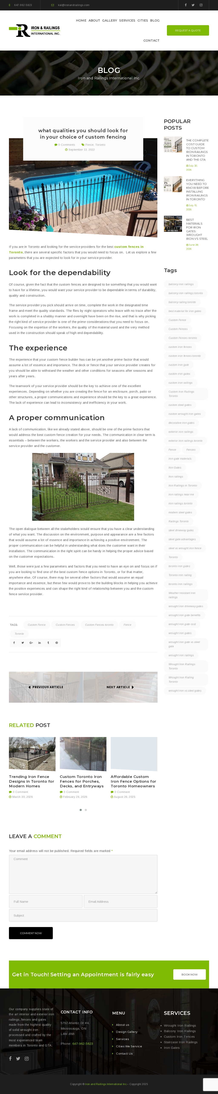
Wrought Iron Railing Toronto (181, 679)
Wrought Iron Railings (180, 1025)
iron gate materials (180, 458)
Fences (190, 449)
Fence (90, 144)
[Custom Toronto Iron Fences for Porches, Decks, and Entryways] (83, 754)
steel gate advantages (182, 539)
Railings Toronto (179, 521)
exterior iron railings (181, 431)
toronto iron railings (181, 584)
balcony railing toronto (182, 302)
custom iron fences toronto (185, 355)
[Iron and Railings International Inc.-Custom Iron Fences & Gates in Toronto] (35, 30)
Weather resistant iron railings (182, 595)
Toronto (100, 144)
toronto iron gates (179, 566)
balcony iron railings (181, 284)
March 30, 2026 (22, 796)
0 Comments (66, 144)
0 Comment (20, 792)
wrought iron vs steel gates (185, 690)
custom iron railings (181, 382)
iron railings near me (181, 494)
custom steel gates (180, 404)
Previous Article (48, 687)
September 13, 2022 (82, 149)
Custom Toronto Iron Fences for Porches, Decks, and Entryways (82, 781)
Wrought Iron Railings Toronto (182, 666)
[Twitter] (193, 5)
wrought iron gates (180, 633)
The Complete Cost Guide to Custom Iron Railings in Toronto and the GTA (197, 150)
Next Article (118, 687)
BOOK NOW (190, 974)
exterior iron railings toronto (186, 440)
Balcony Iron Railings (180, 1031)
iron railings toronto (181, 503)
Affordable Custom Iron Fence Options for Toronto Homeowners (133, 781)
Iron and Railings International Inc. (106, 1084)
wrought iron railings (181, 655)
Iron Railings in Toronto (183, 485)
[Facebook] (186, 5)
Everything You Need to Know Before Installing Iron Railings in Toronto (197, 189)
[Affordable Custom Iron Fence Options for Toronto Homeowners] (134, 754)
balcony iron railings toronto (186, 293)
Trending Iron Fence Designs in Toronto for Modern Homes (31, 781)
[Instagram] (201, 5)
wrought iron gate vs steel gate (184, 644)
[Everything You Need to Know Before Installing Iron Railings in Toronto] (173, 184)
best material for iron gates (185, 311)
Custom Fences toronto (99, 624)
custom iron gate (179, 364)
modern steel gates (180, 512)
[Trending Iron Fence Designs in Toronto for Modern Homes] (32, 754)
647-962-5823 (23, 5)
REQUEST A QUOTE (188, 30)
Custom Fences (65, 624)
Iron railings (176, 476)
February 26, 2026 (75, 796)
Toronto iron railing (180, 575)
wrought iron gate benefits (185, 615)
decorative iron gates (182, 422)
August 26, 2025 (124, 796)
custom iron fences (180, 346)
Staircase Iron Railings (181, 1042)
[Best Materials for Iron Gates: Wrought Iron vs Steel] (173, 224)
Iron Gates (175, 467)
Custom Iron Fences (179, 1036)
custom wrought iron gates (185, 413)
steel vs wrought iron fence (185, 548)
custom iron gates (179, 373)
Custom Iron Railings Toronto (181, 394)
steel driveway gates (181, 530)
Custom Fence (37, 624)
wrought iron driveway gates (186, 606)
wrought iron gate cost (182, 624)
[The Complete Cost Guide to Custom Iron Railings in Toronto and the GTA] (173, 144)
